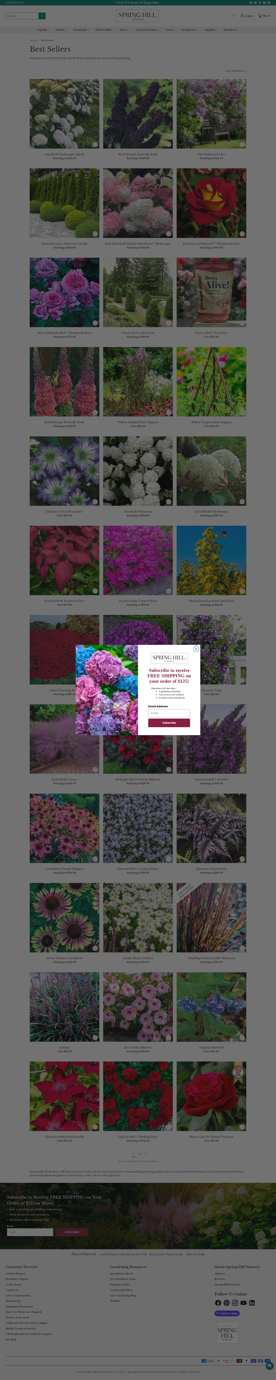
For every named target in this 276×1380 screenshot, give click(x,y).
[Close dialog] (196, 649)
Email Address (158, 706)
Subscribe (169, 723)
